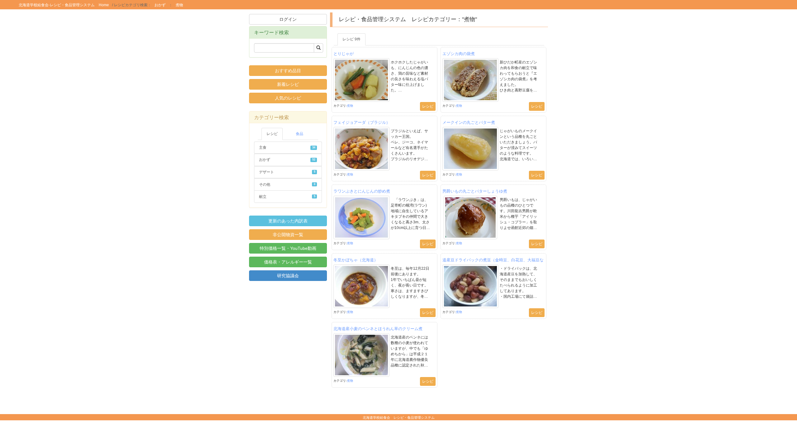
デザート (287, 172)
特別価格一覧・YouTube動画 (288, 248)
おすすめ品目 (288, 70)
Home (104, 5)
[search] (318, 48)
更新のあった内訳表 (288, 220)
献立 (287, 196)
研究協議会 (288, 275)
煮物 (179, 5)
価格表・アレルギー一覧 (288, 261)
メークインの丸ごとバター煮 (468, 122)
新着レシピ (288, 84)
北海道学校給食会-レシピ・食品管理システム (57, 4)
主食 (287, 147)
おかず (160, 5)
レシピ (272, 134)
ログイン (288, 19)
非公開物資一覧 (288, 234)
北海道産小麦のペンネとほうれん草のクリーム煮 (377, 328)
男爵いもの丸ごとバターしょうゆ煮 (474, 191)
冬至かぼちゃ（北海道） (355, 260)
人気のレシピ (288, 98)
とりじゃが (343, 53)
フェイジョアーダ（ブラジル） (361, 122)
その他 (287, 184)
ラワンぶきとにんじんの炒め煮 (361, 191)
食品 (299, 134)
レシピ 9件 (351, 39)
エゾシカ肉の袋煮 (458, 53)
